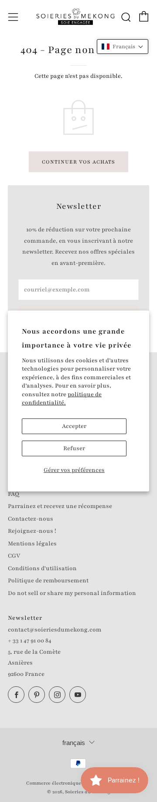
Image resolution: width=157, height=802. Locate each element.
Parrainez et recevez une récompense (60, 506)
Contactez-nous (30, 519)
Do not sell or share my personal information (72, 593)
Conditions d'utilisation (42, 568)
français (73, 742)
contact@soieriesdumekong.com (55, 630)
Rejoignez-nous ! (32, 531)
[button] (122, 46)
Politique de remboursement (48, 581)
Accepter (74, 426)
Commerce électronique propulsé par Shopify (78, 783)
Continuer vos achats (78, 161)
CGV (14, 556)
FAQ (13, 494)
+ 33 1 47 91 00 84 (29, 641)
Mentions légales (32, 544)
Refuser (74, 448)
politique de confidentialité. (62, 399)
